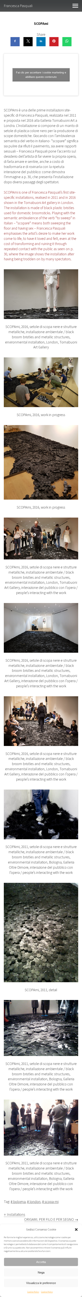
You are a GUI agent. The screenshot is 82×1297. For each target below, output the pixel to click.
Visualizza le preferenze (41, 1283)
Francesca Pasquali (18, 5)
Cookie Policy (33, 1291)
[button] (76, 1229)
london (35, 1201)
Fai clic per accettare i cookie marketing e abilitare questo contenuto (41, 74)
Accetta (41, 1262)
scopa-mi (52, 1201)
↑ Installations (14, 1214)
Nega (41, 1272)
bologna (19, 1201)
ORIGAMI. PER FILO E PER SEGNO (51, 1219)
